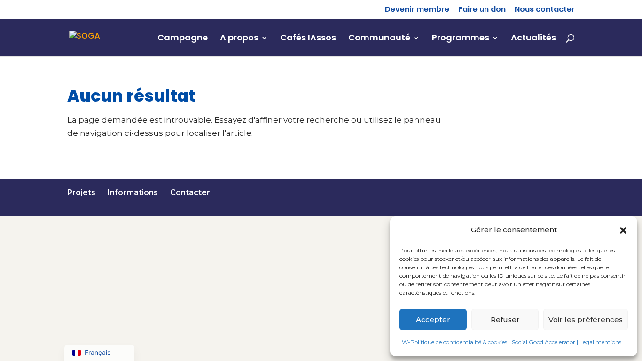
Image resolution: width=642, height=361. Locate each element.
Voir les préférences (585, 319)
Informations (133, 192)
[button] (623, 230)
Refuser (505, 319)
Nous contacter (545, 10)
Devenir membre (417, 10)
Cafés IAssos (308, 38)
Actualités (533, 38)
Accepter (433, 319)
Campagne (182, 38)
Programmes (460, 38)
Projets (81, 192)
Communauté (379, 38)
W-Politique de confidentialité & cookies (454, 341)
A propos (239, 38)
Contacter (190, 192)
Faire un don (482, 10)
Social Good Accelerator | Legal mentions (566, 341)
